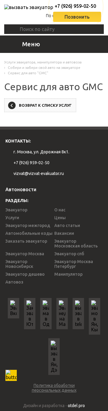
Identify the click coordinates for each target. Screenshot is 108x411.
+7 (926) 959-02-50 (73, 6)
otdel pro (76, 405)
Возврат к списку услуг (45, 105)
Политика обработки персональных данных (54, 388)
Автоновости (20, 189)
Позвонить (77, 17)
